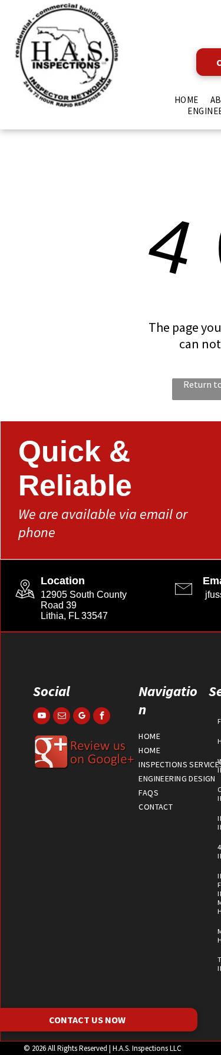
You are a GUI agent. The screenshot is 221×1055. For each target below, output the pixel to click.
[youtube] (41, 717)
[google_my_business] (81, 717)
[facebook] (101, 717)
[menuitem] (186, 99)
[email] (61, 717)
